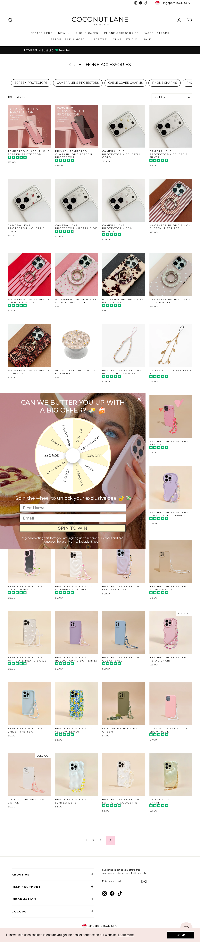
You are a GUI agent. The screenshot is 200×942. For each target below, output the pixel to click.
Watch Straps (157, 32)
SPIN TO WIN (72, 528)
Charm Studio (125, 39)
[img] (17, 158)
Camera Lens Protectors (78, 82)
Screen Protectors (31, 82)
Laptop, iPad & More (67, 39)
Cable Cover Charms (125, 82)
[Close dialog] (139, 399)
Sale (147, 39)
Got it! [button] (181, 935)
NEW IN (64, 32)
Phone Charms (164, 82)
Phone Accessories (121, 32)
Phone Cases (87, 32)
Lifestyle (99, 39)
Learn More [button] (126, 935)
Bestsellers (41, 32)
